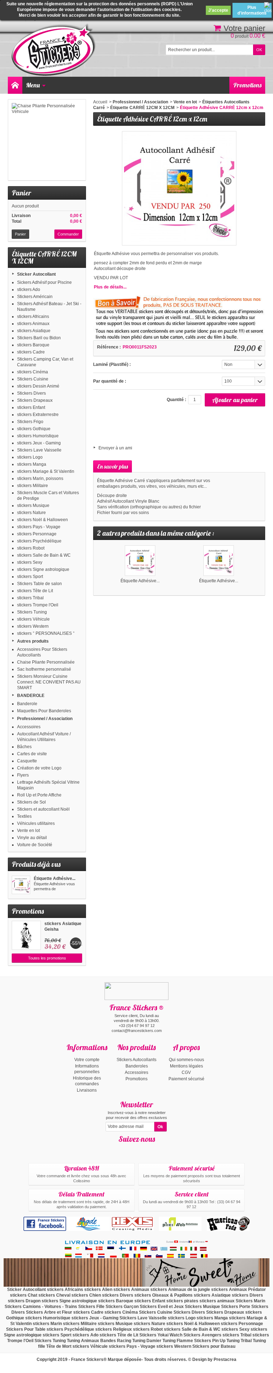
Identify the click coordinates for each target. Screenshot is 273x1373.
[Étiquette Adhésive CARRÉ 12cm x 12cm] (21, 885)
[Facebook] (130, 1150)
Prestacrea (225, 1359)
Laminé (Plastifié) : (112, 364)
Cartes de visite (32, 753)
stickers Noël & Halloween (42, 519)
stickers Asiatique (33, 330)
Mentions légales (186, 1066)
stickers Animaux (33, 323)
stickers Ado (28, 289)
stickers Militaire (32, 485)
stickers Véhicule (33, 619)
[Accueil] (15, 85)
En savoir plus (112, 466)
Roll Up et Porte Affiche (39, 795)
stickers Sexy (29, 562)
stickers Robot (30, 548)
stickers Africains (33, 316)
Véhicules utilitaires (36, 823)
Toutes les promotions (47, 958)
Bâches (24, 746)
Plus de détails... (110, 287)
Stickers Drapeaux (35, 400)
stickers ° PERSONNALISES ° (46, 633)
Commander (68, 234)
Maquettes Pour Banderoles (44, 710)
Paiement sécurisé (186, 1078)
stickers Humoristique (38, 435)
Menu (33, 85)
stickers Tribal (30, 597)
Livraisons (87, 1090)
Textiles (24, 816)
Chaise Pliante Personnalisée (46, 662)
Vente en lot (28, 830)
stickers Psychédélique (39, 541)
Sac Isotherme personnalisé (44, 669)
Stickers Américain (35, 296)
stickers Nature (31, 512)
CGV (186, 1072)
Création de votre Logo (39, 768)
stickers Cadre (31, 352)
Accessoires (29, 726)
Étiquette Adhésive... (54, 878)
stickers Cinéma (32, 371)
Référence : (109, 347)
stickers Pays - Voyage (38, 526)
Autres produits (33, 641)
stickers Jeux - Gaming (39, 442)
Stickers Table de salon (39, 583)
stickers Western (33, 626)
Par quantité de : (109, 381)
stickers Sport (30, 576)
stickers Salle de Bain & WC (44, 555)
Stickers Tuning (32, 612)
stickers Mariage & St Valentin (45, 471)
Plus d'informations (252, 10)
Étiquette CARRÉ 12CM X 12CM (142, 107)
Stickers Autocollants (136, 1059)
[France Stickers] (54, 50)
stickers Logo (30, 457)
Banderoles (136, 1066)
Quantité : (176, 399)
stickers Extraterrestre (38, 414)
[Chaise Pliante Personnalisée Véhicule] (47, 140)
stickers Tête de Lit (35, 590)
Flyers (23, 775)
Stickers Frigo (30, 421)
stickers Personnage (37, 533)
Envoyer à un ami (115, 447)
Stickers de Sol (31, 802)
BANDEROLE (30, 695)
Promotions (247, 85)
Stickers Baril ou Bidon (39, 337)
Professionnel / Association (45, 718)
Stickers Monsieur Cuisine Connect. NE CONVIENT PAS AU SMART (49, 682)
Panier (21, 192)
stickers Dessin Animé (38, 386)
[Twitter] (143, 1150)
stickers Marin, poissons (40, 478)
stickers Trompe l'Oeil (37, 604)
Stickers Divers (31, 393)
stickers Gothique (33, 428)
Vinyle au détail (32, 837)
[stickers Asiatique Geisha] (26, 935)
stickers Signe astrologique (43, 569)
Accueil (100, 101)
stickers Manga (31, 464)
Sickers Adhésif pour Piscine (44, 282)
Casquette (27, 760)
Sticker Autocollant (36, 274)
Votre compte (87, 1059)
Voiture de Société (34, 844)
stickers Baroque (33, 344)
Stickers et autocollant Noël (43, 809)
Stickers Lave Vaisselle (39, 450)
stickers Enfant (31, 407)
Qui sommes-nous (186, 1059)
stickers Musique (33, 505)
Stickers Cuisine (32, 379)
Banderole (27, 703)
